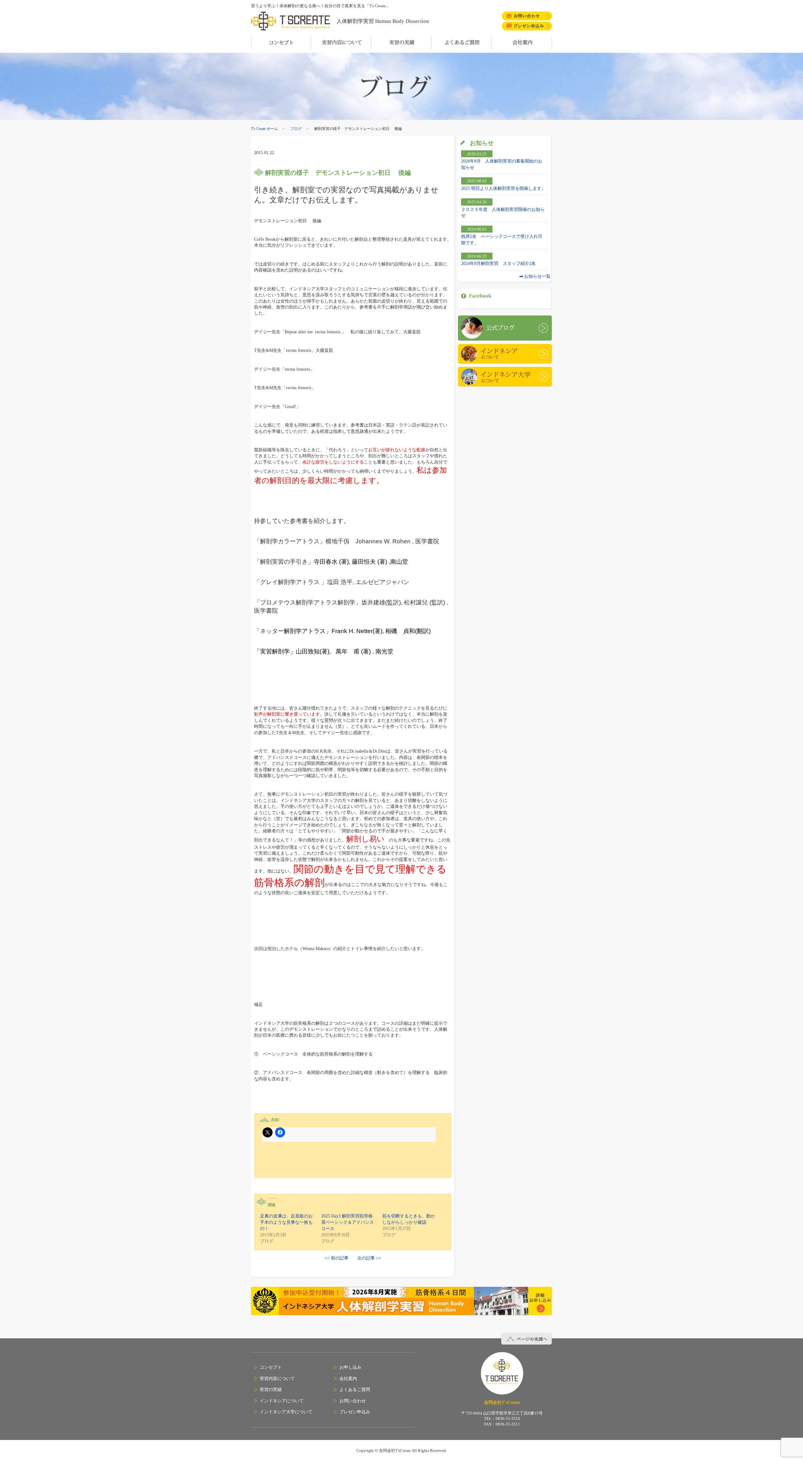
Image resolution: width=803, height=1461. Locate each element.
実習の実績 (271, 1389)
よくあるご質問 (354, 1389)
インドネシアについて (505, 354)
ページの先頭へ (526, 1339)
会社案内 (348, 1378)
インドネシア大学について (505, 376)
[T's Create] (294, 21)
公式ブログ (505, 328)
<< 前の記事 (336, 1257)
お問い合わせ (352, 1400)
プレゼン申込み (354, 1411)
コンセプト (271, 1367)
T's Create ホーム (264, 128)
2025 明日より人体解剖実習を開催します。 (503, 188)
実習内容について (277, 1378)
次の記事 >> (369, 1257)
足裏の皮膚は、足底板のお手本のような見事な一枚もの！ (286, 1222)
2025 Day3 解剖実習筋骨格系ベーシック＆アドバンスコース (347, 1222)
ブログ (296, 128)
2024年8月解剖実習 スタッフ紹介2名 (498, 263)
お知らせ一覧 (537, 276)
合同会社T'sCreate (502, 1373)
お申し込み (350, 1367)
